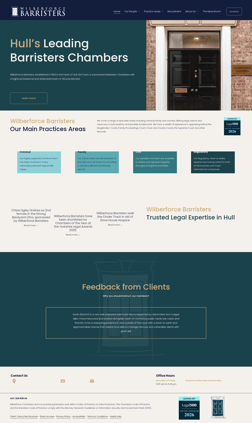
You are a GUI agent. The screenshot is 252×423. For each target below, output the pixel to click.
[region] (126, 323)
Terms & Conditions (97, 416)
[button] (130, 200)
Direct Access (47, 416)
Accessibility (78, 416)
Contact (234, 11)
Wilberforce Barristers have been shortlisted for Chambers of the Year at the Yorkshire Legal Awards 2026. (73, 223)
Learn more (29, 98)
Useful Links (115, 416)
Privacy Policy (63, 416)
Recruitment (174, 11)
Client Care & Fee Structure (24, 416)
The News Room (212, 11)
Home (117, 11)
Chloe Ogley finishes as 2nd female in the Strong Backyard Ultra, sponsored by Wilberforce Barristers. (31, 215)
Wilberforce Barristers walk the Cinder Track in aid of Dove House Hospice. (115, 216)
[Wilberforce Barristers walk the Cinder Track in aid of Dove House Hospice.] (115, 206)
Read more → (31, 225)
